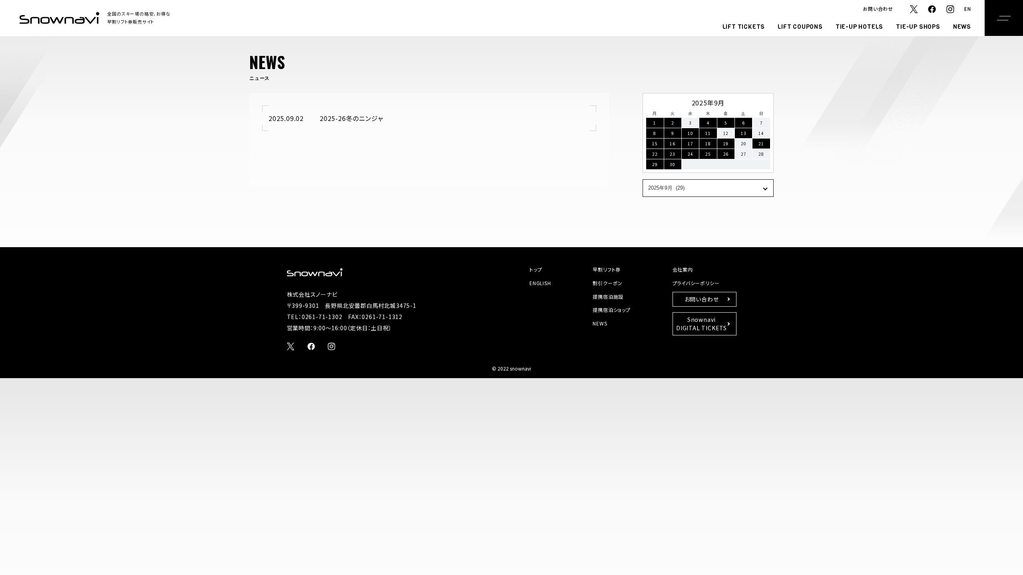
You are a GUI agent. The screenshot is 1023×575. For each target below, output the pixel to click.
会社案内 (683, 269)
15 (655, 144)
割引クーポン (608, 283)
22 (655, 154)
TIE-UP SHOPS (918, 27)
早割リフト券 (607, 269)
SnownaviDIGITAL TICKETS (701, 323)
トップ (535, 269)
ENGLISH (540, 283)
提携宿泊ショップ (611, 309)
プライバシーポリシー (696, 283)
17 (690, 144)
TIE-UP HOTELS (859, 27)
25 (708, 154)
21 (761, 144)
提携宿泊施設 (608, 296)
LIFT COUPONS (800, 27)
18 (708, 144)
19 (726, 144)
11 (708, 133)
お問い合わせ (878, 8)
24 (690, 154)
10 (690, 133)
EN (967, 8)
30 (672, 164)
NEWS (962, 27)
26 (726, 154)
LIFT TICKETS (743, 27)
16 (672, 144)
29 (655, 164)
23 (672, 154)
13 (743, 133)
